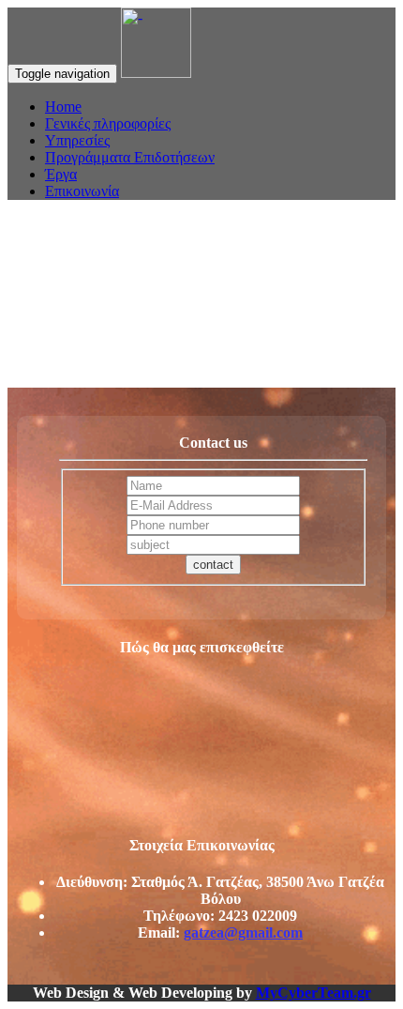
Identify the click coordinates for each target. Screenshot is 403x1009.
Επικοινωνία (82, 191)
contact (213, 565)
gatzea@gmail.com (243, 932)
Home (63, 107)
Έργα (61, 174)
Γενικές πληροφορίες (108, 123)
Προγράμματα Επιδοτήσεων (130, 157)
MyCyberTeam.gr (313, 993)
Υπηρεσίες (77, 140)
